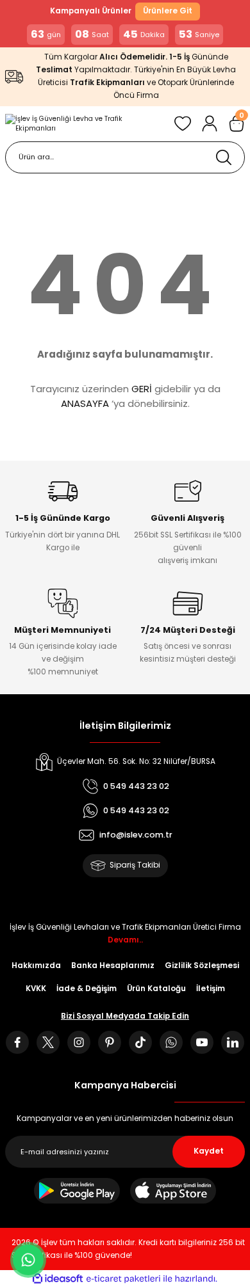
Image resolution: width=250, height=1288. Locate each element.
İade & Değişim (86, 988)
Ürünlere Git (167, 11)
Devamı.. (125, 940)
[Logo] (84, 124)
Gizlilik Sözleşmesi (202, 965)
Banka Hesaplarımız (112, 965)
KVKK (36, 988)
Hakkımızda (36, 965)
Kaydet (209, 1151)
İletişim (210, 988)
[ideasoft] (57, 1279)
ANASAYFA (85, 403)
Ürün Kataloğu (156, 988)
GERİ (141, 388)
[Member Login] (209, 123)
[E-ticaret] (123, 1279)
